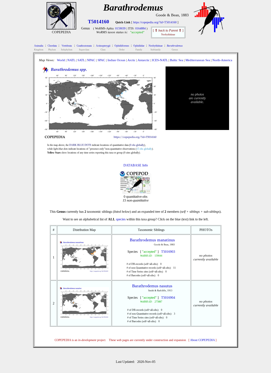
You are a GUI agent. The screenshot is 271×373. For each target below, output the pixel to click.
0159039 (120, 28)
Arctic (131, 60)
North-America (222, 60)
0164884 (140, 28)
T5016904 (168, 297)
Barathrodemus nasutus (152, 285)
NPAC (91, 60)
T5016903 (168, 251)
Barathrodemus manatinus (152, 240)
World (61, 60)
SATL (81, 60)
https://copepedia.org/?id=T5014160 (155, 22)
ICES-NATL (160, 60)
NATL (71, 60)
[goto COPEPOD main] (208, 34)
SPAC (101, 60)
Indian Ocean (116, 60)
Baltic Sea (176, 60)
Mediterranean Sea (197, 60)
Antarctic (144, 60)
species (121, 219)
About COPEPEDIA (202, 340)
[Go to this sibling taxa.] (84, 272)
